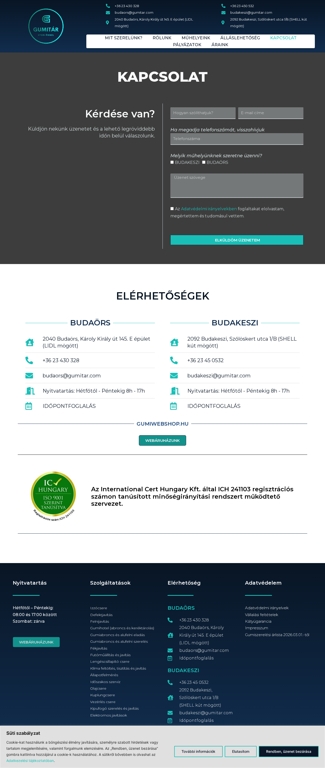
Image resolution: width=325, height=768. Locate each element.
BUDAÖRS (217, 162)
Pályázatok (187, 44)
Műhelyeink (196, 38)
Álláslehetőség (240, 38)
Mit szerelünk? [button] (123, 38)
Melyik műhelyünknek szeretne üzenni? (216, 156)
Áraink (220, 44)
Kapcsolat (283, 38)
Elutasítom (240, 751)
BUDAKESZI (187, 162)
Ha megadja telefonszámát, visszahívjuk (217, 130)
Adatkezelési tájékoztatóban (30, 760)
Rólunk (162, 38)
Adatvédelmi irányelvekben (209, 208)
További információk (198, 751)
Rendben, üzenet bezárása (288, 751)
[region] (162, 747)
